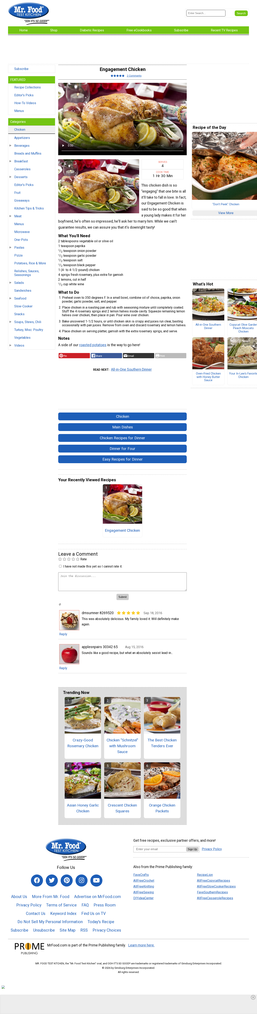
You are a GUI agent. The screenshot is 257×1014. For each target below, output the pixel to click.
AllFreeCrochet (143, 881)
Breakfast (21, 161)
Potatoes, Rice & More (30, 263)
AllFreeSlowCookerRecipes (216, 886)
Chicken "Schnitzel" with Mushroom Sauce (122, 746)
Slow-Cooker (23, 306)
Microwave (22, 232)
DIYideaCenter (143, 898)
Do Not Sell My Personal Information (50, 921)
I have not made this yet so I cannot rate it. (92, 566)
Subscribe (21, 69)
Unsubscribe (44, 930)
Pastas (19, 247)
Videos (19, 345)
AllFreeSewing (143, 892)
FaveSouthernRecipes (212, 892)
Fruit (17, 193)
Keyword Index (63, 913)
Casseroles (22, 169)
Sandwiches (22, 290)
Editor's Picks (24, 95)
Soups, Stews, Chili (27, 322)
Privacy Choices (107, 930)
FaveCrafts (141, 875)
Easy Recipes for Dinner (122, 459)
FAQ (85, 905)
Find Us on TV (93, 913)
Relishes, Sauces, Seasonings (26, 273)
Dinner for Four (122, 448)
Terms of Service (61, 905)
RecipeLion (205, 875)
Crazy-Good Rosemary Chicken (82, 743)
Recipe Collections (27, 87)
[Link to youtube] (96, 880)
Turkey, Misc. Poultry (28, 330)
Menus (19, 111)
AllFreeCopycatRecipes (213, 881)
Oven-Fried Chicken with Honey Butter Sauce (208, 377)
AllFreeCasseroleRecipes (215, 898)
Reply (63, 634)
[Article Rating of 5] (118, 75)
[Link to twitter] (52, 880)
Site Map (67, 930)
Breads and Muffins (27, 153)
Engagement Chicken (122, 530)
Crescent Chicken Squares (122, 808)
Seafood (20, 298)
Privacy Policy (28, 905)
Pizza (18, 255)
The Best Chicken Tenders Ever (162, 743)
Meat (17, 216)
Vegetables (22, 338)
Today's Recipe (101, 921)
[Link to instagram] (81, 880)
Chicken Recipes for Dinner (122, 438)
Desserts (21, 177)
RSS (84, 930)
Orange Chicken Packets (162, 808)
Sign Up (192, 849)
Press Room (105, 905)
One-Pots (21, 240)
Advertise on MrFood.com (97, 896)
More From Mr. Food (50, 896)
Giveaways (22, 200)
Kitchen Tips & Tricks (29, 208)
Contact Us (35, 913)
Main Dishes (122, 427)
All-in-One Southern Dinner (131, 369)
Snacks (19, 314)
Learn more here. (141, 945)
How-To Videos (25, 103)
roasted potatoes (92, 345)
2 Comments (134, 75)
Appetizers (22, 138)
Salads (19, 283)
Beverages (22, 146)
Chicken (19, 129)
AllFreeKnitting (143, 886)
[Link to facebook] (37, 880)
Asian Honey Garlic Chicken (83, 808)
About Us (19, 896)
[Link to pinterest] (67, 880)
